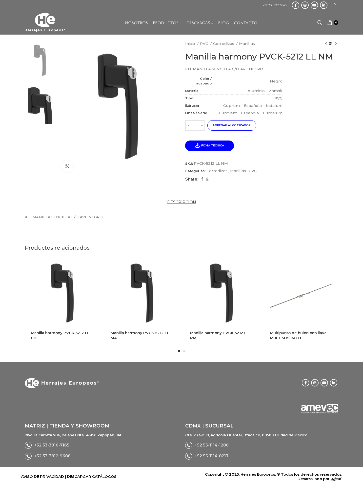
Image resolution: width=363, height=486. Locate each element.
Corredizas (224, 43)
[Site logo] (45, 22)
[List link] (101, 445)
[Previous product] (325, 43)
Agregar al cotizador (232, 125)
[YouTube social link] (314, 5)
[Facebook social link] (295, 5)
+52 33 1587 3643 (275, 5)
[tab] (181, 199)
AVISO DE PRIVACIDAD (43, 476)
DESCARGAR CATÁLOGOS (92, 476)
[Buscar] (320, 22)
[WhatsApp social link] (208, 179)
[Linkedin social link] (323, 5)
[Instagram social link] (305, 5)
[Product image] (62, 294)
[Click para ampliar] (67, 166)
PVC (204, 43)
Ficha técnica (212, 145)
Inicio (190, 43)
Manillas (247, 43)
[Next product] (335, 43)
